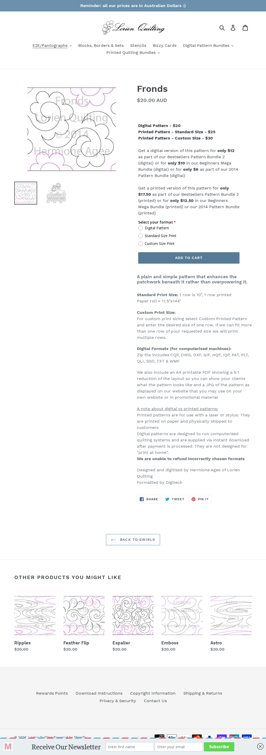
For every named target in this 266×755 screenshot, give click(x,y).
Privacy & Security (117, 700)
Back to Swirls (137, 539)
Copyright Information (153, 693)
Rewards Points (52, 693)
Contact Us (155, 700)
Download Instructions (99, 693)
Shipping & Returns (202, 693)
